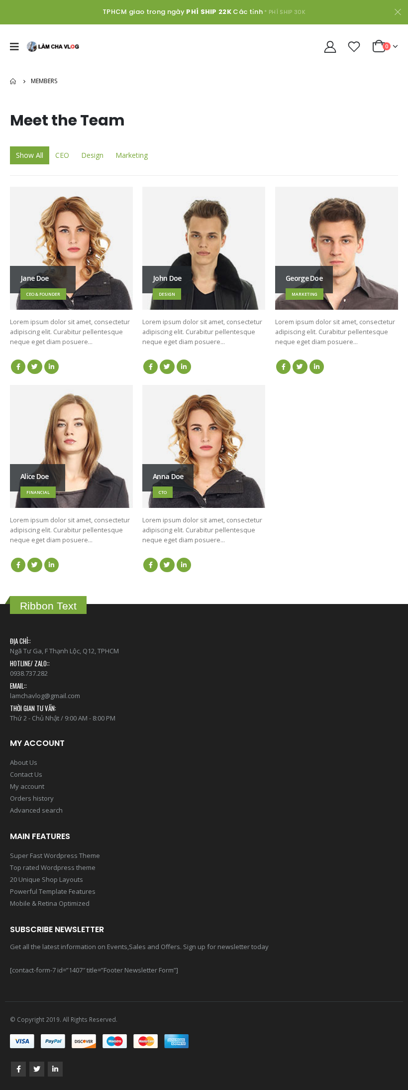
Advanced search (36, 810)
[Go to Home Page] (13, 81)
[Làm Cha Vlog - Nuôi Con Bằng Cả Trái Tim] (52, 46)
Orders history (32, 798)
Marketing (131, 155)
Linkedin (55, 1069)
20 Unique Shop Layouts (46, 879)
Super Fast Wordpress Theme (55, 855)
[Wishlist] (354, 46)
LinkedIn (51, 367)
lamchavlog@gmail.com (45, 695)
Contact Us (26, 774)
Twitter (34, 367)
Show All (29, 155)
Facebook (18, 367)
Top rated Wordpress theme (53, 867)
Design (92, 155)
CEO (62, 155)
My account (27, 786)
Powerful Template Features (53, 891)
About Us (23, 762)
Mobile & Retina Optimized (50, 903)
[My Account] (329, 46)
